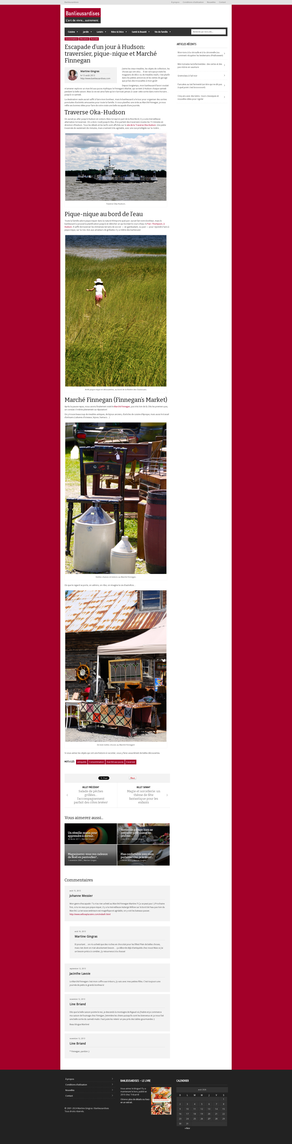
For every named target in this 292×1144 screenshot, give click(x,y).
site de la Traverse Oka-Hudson (141, 125)
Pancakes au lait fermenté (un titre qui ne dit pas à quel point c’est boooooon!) (200, 86)
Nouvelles (211, 2)
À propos (175, 2)
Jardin (84, 33)
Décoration (84, 39)
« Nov (187, 1128)
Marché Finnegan (122, 406)
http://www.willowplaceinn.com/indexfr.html (90, 914)
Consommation (72, 39)
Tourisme (94, 39)
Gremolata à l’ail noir (187, 76)
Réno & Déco (116, 33)
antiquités (81, 762)
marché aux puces (115, 762)
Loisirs (98, 33)
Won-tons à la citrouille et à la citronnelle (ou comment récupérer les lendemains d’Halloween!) (200, 54)
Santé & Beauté (137, 33)
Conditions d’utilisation (193, 2)
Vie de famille (159, 33)
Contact (222, 2)
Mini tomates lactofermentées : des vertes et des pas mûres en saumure (200, 65)
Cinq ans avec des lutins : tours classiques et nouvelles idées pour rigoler (198, 97)
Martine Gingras (89, 71)
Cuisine (70, 33)
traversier (130, 762)
